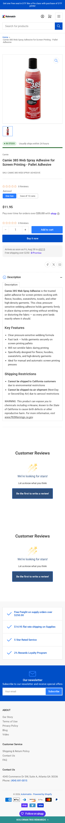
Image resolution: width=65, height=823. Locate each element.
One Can (10, 196)
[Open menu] (58, 16)
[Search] (58, 26)
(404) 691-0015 (19, 780)
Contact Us (8, 755)
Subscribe (53, 691)
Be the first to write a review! (32, 493)
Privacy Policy (10, 725)
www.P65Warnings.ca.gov (19, 417)
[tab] (11, 284)
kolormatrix (26, 794)
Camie (5, 154)
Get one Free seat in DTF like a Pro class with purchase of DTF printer (32, 4)
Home (5, 37)
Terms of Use (10, 721)
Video (5, 734)
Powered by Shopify (42, 794)
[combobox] (32, 26)
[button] (32, 819)
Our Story (7, 717)
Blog (5, 730)
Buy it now (32, 238)
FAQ (4, 759)
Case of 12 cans (27, 196)
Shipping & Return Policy (16, 751)
